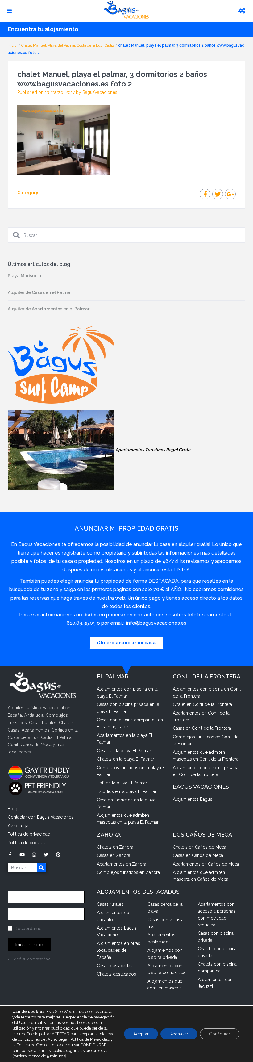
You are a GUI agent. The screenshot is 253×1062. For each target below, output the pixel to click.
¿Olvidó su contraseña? (29, 959)
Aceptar (141, 1033)
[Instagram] (34, 854)
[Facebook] (10, 854)
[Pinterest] (58, 854)
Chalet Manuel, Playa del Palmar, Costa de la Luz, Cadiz (67, 45)
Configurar (219, 1033)
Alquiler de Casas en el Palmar (40, 292)
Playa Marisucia (24, 275)
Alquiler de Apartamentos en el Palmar (48, 308)
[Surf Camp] (61, 364)
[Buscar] (41, 867)
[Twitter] (46, 854)
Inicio (12, 45)
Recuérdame (28, 928)
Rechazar (179, 1033)
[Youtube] (22, 854)
